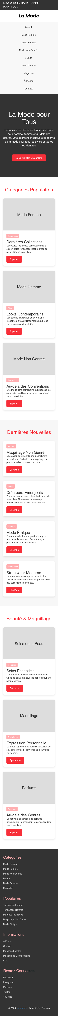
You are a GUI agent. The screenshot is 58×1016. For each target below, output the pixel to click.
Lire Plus (14, 469)
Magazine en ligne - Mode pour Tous (21, 4)
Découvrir (15, 688)
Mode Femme (28, 34)
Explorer (14, 259)
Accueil (28, 27)
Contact (29, 88)
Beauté (28, 57)
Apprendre (15, 760)
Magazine (29, 73)
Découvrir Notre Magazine (29, 157)
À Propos (28, 80)
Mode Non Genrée (28, 50)
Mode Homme (28, 42)
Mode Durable (28, 65)
